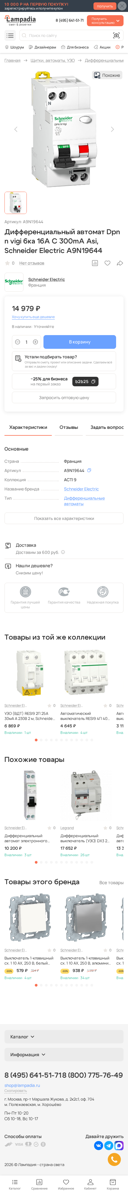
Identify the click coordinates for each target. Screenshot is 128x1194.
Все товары (111, 882)
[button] (15, 203)
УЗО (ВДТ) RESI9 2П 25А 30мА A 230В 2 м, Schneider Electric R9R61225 (29, 716)
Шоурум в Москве (14, 47)
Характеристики (28, 427)
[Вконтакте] (98, 1148)
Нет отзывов (31, 263)
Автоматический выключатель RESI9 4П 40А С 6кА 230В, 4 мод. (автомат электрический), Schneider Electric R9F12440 (85, 716)
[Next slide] (111, 129)
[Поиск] (24, 35)
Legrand (67, 827)
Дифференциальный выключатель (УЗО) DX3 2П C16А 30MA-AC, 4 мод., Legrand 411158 (85, 838)
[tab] (36, 740)
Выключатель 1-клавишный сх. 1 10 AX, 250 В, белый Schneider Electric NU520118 (28, 961)
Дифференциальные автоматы (84, 501)
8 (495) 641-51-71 (69, 20)
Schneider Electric (46, 279)
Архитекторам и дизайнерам (42, 47)
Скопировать (15, 1090)
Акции (105, 47)
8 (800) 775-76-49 (92, 1075)
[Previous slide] (16, 129)
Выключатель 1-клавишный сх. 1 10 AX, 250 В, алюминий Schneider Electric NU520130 (85, 961)
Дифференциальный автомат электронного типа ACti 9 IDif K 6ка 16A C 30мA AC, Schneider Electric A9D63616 (29, 838)
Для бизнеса (78, 47)
